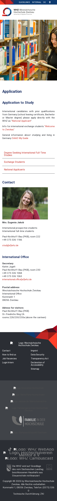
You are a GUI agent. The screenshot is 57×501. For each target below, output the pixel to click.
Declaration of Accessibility (38, 363)
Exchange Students (14, 162)
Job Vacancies (9, 358)
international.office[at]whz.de (17, 279)
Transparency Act (39, 358)
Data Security (37, 354)
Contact (6, 350)
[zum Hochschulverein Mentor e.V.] (29, 455)
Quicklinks (24, 2)
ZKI (42, 493)
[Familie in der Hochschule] (28, 426)
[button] (50, 2)
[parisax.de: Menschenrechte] (29, 401)
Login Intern (8, 362)
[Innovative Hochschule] (29, 388)
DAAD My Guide (20, 138)
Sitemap (35, 369)
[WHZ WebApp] (34, 449)
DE (44, 2)
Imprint (34, 350)
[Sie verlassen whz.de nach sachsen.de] (9, 470)
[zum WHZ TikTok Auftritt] (9, 449)
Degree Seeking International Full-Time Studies (25, 154)
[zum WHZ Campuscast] (29, 458)
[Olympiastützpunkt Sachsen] (28, 432)
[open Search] (54, 2)
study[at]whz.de (10, 245)
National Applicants (14, 169)
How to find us (9, 354)
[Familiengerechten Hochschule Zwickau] (28, 410)
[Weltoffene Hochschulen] (28, 394)
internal (36, 2)
